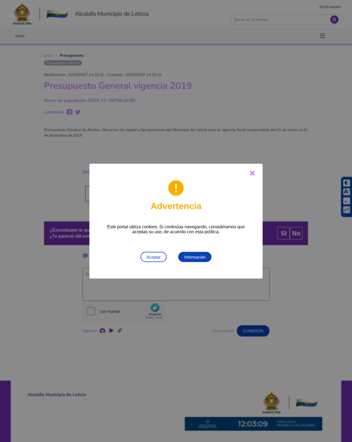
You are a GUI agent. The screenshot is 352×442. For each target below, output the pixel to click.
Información (194, 256)
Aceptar (154, 256)
